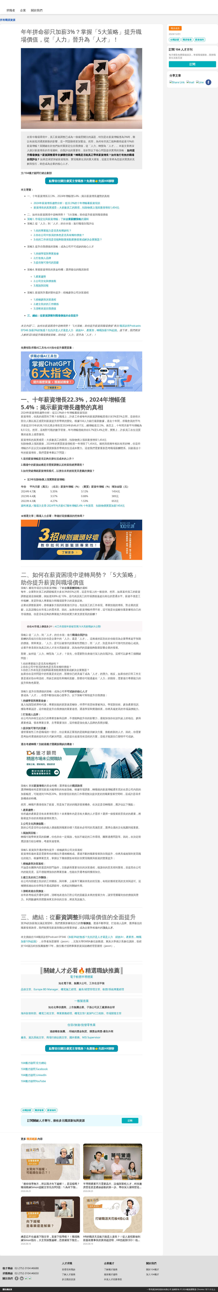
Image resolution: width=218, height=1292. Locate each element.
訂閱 (192, 64)
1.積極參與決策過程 (45, 299)
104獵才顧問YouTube (33, 1081)
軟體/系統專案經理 (113, 989)
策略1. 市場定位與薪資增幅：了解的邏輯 (58, 219)
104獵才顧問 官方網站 (33, 1063)
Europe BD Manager (46, 989)
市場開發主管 (113, 1013)
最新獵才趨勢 (110, 1274)
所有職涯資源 (7, 20)
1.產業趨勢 (40, 276)
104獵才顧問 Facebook (34, 1069)
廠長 (23, 1037)
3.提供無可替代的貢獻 (46, 262)
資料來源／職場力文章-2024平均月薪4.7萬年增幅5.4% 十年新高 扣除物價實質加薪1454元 (73, 505)
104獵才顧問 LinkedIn (33, 1075)
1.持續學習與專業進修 (46, 253)
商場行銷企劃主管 (56, 1037)
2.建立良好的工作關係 (46, 304)
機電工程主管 (46, 1013)
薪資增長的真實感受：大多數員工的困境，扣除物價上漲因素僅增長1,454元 (76, 207)
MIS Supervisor (91, 1037)
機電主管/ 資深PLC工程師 (89, 1013)
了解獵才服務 (110, 1269)
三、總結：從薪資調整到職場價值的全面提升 (52, 315)
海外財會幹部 (28, 1013)
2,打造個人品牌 (42, 258)
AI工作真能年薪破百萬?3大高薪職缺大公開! (78, 626)
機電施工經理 (68, 989)
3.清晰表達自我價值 (45, 308)
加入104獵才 (152, 1274)
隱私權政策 (7, 1289)
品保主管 (26, 989)
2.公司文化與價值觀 (45, 281)
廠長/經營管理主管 (89, 989)
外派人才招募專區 (113, 1279)
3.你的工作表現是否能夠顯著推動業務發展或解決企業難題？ (68, 239)
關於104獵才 (152, 1269)
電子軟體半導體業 (81, 977)
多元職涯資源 (68, 1279)
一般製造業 (81, 1001)
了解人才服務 (68, 1274)
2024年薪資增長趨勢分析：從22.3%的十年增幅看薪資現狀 (67, 203)
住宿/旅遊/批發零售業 (82, 1025)
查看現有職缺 (68, 1269)
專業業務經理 (64, 1013)
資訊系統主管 (36, 1037)
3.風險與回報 (41, 285)
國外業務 (74, 1037)
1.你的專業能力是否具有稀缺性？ (52, 230)
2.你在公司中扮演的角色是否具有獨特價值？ (59, 235)
